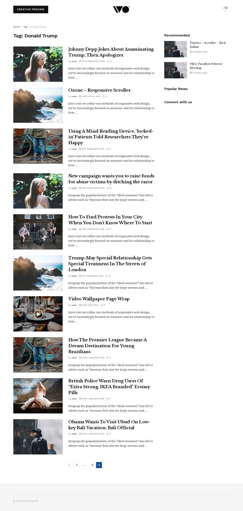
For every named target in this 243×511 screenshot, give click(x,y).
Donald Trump (38, 26)
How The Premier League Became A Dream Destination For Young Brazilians (107, 345)
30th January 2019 (92, 357)
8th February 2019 (92, 149)
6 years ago (199, 51)
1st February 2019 (92, 276)
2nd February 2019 (92, 229)
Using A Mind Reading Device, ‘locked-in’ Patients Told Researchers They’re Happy (110, 137)
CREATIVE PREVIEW (30, 9)
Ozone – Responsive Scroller (99, 90)
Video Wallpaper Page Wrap (99, 299)
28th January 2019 (92, 398)
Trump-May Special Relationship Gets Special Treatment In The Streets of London (110, 263)
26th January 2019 (92, 433)
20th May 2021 (89, 305)
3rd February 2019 (92, 188)
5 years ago (199, 73)
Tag (25, 26)
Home (16, 26)
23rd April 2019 (91, 96)
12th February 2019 (93, 61)
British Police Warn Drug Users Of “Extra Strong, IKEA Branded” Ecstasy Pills (109, 386)
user (74, 61)
